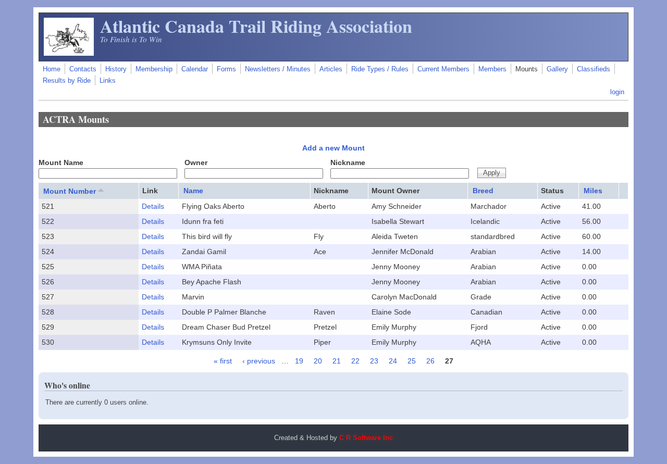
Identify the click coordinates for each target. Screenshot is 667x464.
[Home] (69, 53)
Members (492, 69)
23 (374, 361)
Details (153, 206)
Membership (153, 69)
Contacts (82, 69)
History (116, 69)
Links (108, 80)
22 (355, 361)
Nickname (347, 162)
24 (393, 361)
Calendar (194, 69)
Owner (195, 162)
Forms (226, 69)
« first (223, 361)
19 (299, 361)
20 (318, 361)
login (617, 92)
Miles (593, 190)
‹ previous (258, 361)
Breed (483, 190)
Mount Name (61, 162)
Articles (330, 69)
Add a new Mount (333, 148)
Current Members (443, 69)
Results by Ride (67, 80)
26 (430, 361)
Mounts (526, 69)
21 (336, 361)
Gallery (557, 69)
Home (51, 69)
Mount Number (69, 191)
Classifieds (593, 69)
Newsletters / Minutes (278, 69)
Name (193, 190)
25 (411, 361)
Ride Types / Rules (380, 69)
